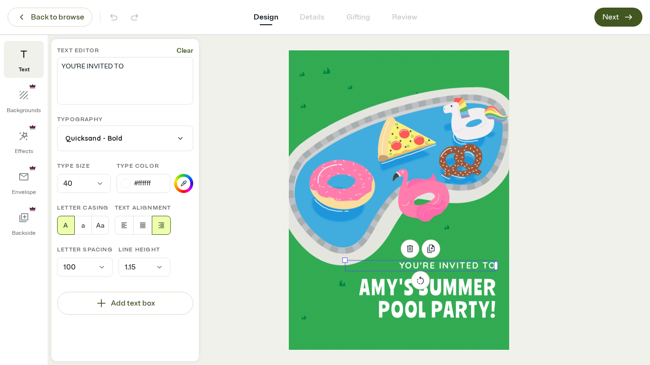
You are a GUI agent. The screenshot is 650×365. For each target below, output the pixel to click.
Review (404, 17)
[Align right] (161, 225)
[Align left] (124, 225)
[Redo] (134, 17)
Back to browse (57, 17)
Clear (185, 51)
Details (312, 17)
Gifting (358, 17)
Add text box (133, 303)
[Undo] (113, 17)
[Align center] (142, 225)
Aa (100, 225)
